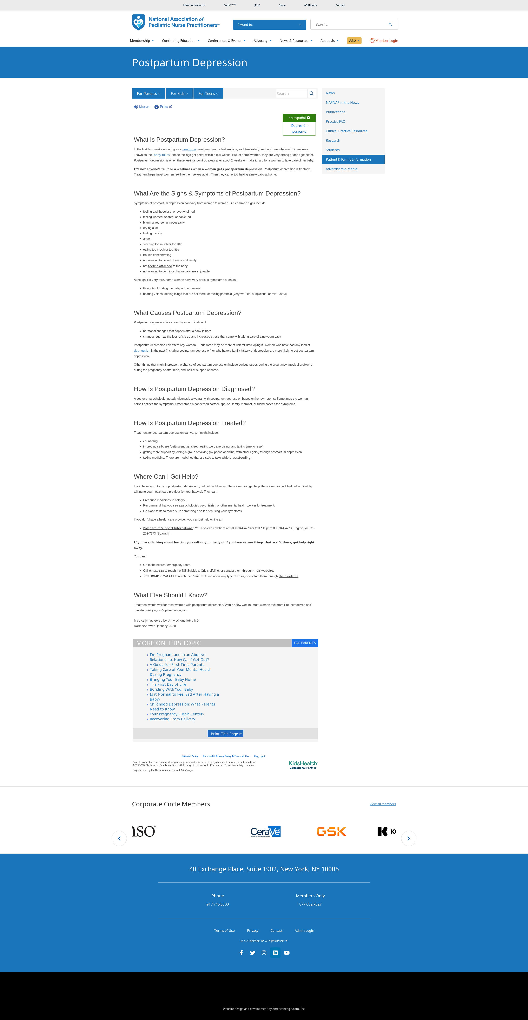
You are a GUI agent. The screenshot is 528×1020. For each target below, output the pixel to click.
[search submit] (390, 24)
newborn (189, 149)
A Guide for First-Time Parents (177, 664)
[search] (349, 24)
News (330, 93)
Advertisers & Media (341, 169)
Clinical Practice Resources (346, 131)
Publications (335, 112)
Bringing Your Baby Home (173, 679)
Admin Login (304, 930)
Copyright (259, 756)
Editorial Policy (190, 756)
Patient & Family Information (348, 159)
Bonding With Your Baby (171, 689)
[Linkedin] (275, 952)
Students (333, 150)
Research (333, 140)
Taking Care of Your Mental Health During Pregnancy (180, 672)
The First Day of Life (168, 684)
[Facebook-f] (241, 952)
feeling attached (160, 266)
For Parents (147, 93)
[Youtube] (287, 952)
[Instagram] (264, 952)
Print (164, 107)
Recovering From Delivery (172, 718)
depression (142, 350)
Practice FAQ (335, 121)
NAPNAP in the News (342, 102)
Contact (276, 930)
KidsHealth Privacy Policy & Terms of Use (226, 756)
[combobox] (295, 93)
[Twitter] (253, 952)
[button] (383, 804)
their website (263, 570)
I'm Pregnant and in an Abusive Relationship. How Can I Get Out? (179, 657)
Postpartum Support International (168, 528)
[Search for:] (349, 24)
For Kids (177, 93)
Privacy (252, 930)
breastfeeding (239, 457)
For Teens (206, 93)
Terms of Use (224, 930)
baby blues (162, 155)
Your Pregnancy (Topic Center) (177, 713)
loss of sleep (181, 336)
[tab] (305, 643)
